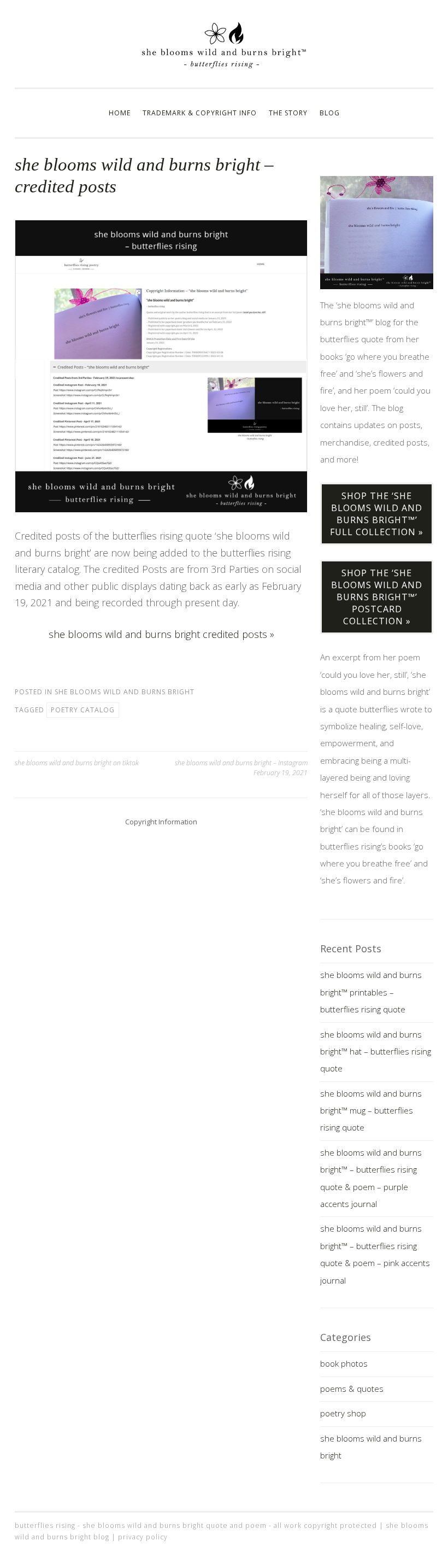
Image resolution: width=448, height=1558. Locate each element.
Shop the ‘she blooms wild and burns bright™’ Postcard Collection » (376, 597)
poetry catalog (83, 709)
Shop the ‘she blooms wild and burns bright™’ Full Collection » (376, 514)
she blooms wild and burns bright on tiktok (77, 763)
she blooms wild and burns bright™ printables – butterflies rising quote (371, 992)
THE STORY (288, 113)
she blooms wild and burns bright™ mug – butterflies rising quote (371, 1110)
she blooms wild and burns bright (124, 691)
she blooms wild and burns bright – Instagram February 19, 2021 (241, 767)
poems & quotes (352, 1388)
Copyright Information (161, 822)
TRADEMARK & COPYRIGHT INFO (200, 113)
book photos (344, 1363)
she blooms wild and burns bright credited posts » (161, 634)
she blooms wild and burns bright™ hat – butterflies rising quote (375, 1051)
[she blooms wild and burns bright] (224, 65)
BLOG (330, 113)
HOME (120, 113)
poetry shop (343, 1413)
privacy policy (143, 1537)
